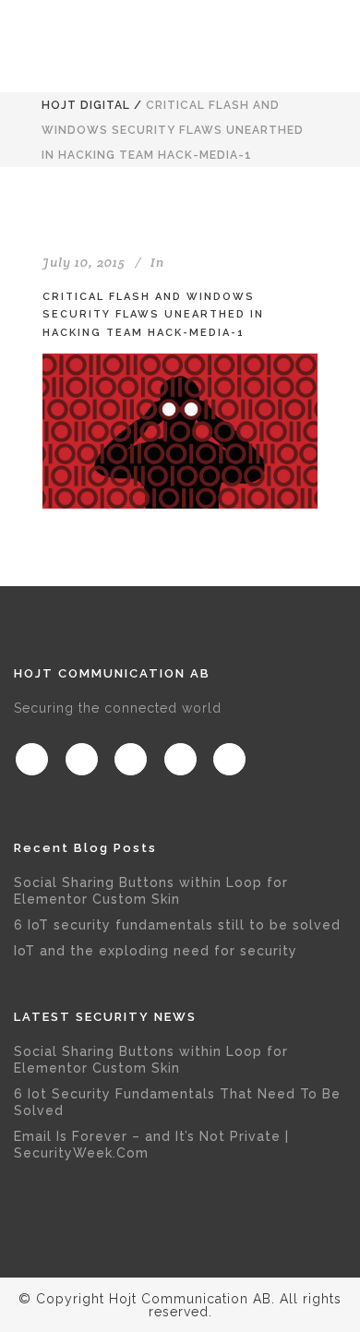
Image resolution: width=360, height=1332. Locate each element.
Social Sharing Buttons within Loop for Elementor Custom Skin (151, 890)
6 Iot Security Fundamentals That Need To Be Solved (177, 1102)
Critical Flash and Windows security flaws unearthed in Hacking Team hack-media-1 (153, 315)
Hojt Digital (86, 105)
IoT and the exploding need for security (155, 950)
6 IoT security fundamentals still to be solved (177, 925)
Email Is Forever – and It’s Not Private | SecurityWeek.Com (151, 1144)
